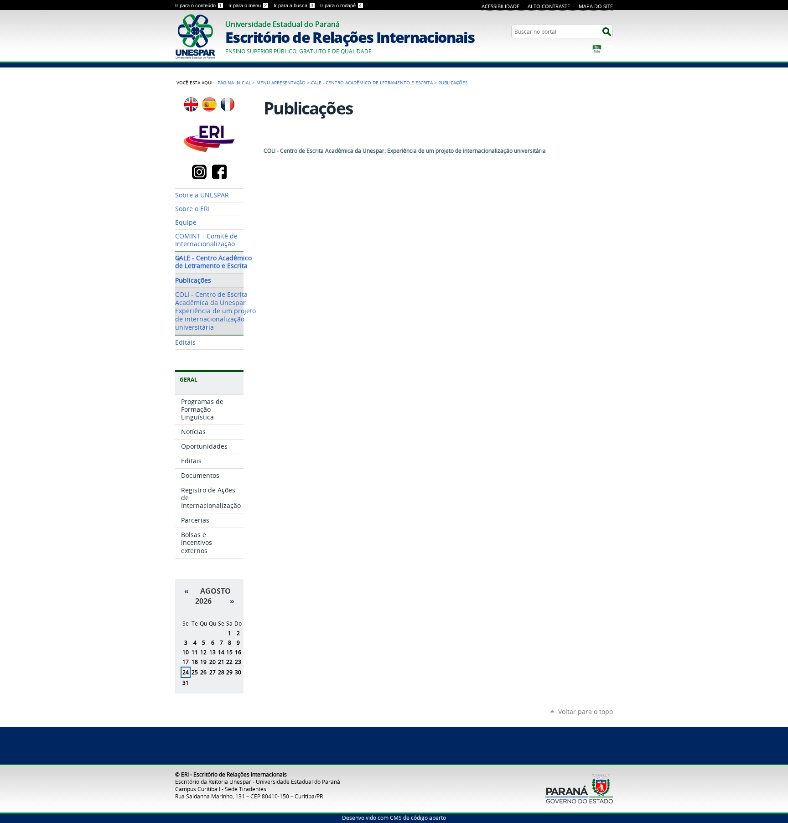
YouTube (596, 49)
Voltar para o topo (585, 711)
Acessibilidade (500, 6)
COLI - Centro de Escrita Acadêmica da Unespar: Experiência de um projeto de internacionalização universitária (405, 151)
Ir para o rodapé (341, 5)
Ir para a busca (293, 5)
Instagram (608, 49)
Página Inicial (234, 82)
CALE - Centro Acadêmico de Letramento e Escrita (372, 82)
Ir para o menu (247, 5)
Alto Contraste (549, 6)
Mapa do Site (596, 6)
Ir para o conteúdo (198, 5)
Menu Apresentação (281, 82)
